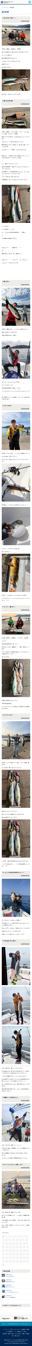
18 (7, 1243)
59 (10, 1261)
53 (17, 1257)
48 (28, 1254)
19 (10, 1243)
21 (17, 1243)
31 (24, 1247)
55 (24, 1257)
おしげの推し (18, 1333)
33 (3, 1250)
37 (17, 1250)
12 (13, 1240)
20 (14, 1243)
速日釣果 (5, 1333)
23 (24, 1243)
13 (16, 1240)
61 (17, 1261)
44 (14, 1254)
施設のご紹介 (11, 1333)
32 (28, 1247)
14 (20, 1240)
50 (7, 1257)
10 (6, 1240)
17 (3, 1243)
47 (24, 1254)
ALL (3, 1236)
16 (27, 1240)
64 (28, 1261)
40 (28, 1250)
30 (21, 1247)
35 (10, 1250)
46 (21, 1254)
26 (7, 1247)
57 (3, 1261)
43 (10, 1254)
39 (24, 1250)
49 (3, 1257)
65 (3, 1265)
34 (7, 1250)
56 (28, 1257)
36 (14, 1250)
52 (14, 1257)
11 (9, 1240)
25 (3, 1247)
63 (24, 1261)
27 (10, 1247)
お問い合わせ (17, 1335)
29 (17, 1247)
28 (14, 1247)
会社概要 (23, 1329)
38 (21, 1250)
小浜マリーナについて (15, 1329)
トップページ (5, 7)
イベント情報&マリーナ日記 (20, 1331)
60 (14, 1261)
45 (17, 1254)
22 (21, 1243)
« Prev (3, 1232)
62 (21, 1261)
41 (3, 1254)
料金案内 (10, 1331)
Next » (7, 1232)
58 (7, 1261)
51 (10, 1257)
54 (21, 1257)
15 (23, 1240)
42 (7, 1254)
